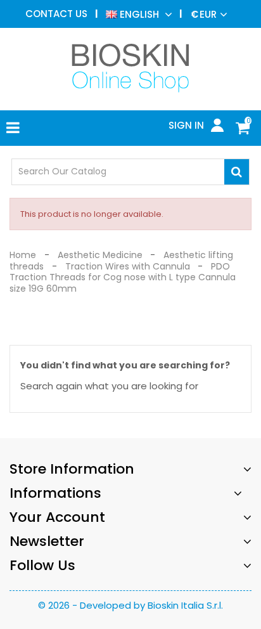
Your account (57, 517)
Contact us (56, 13)
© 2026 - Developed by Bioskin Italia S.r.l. (130, 605)
